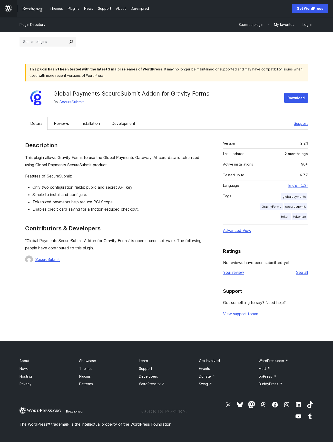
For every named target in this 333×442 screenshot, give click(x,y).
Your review (233, 272)
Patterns (86, 384)
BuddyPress (270, 384)
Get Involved (209, 361)
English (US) (298, 185)
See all (302, 272)
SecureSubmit (71, 101)
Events (204, 368)
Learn (143, 361)
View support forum (240, 313)
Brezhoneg (74, 411)
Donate (207, 376)
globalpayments (294, 196)
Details (36, 123)
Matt (264, 368)
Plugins (85, 376)
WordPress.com (273, 361)
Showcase (87, 361)
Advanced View (237, 230)
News (24, 368)
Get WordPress (310, 8)
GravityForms (271, 206)
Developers (148, 376)
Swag (205, 384)
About (24, 361)
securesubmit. (295, 206)
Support (301, 123)
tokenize (299, 216)
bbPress (267, 376)
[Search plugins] (71, 42)
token (285, 216)
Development (123, 123)
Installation (90, 123)
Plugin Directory (32, 24)
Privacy (25, 384)
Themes (85, 368)
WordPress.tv (152, 384)
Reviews (61, 123)
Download (296, 98)
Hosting (26, 376)
